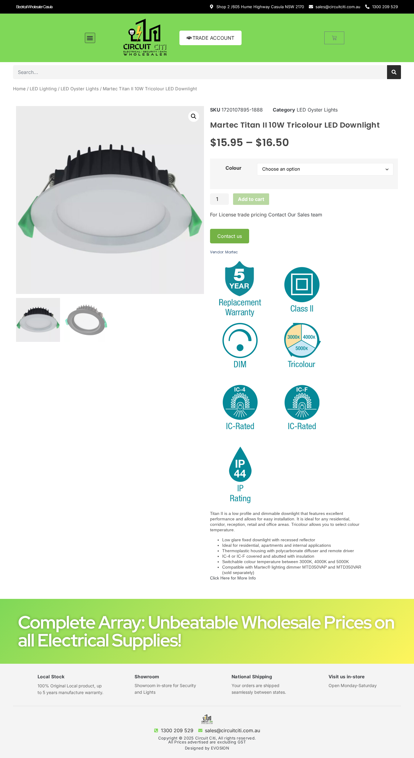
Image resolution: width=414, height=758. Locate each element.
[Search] (394, 72)
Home (19, 89)
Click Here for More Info (233, 578)
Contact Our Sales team (295, 215)
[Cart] (334, 38)
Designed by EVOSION (207, 748)
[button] (90, 38)
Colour (233, 168)
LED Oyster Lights (80, 89)
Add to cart (251, 199)
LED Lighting (43, 89)
